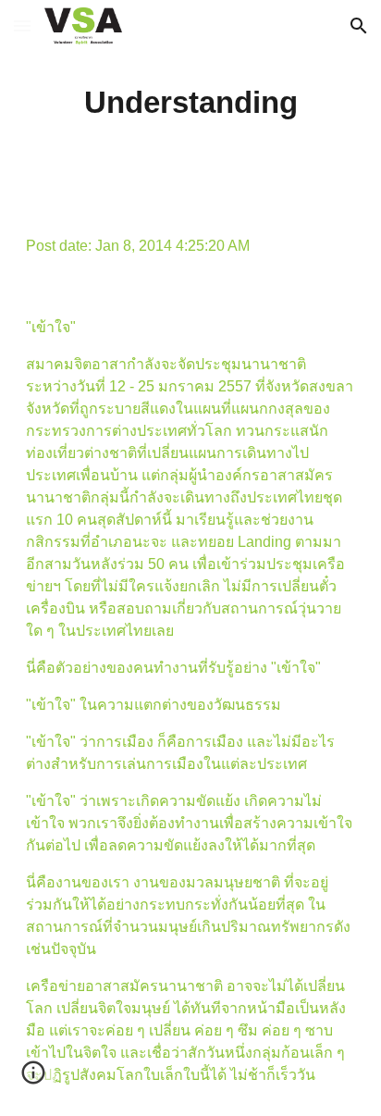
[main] (190, 102)
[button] (22, 25)
